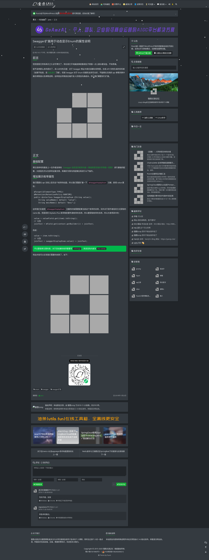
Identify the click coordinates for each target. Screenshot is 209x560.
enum (37, 389)
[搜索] (176, 4)
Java (49, 19)
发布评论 (122, 484)
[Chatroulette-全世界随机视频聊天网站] (138, 166)
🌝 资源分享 (127, 4)
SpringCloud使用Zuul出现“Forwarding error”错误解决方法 (170, 185)
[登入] (169, 4)
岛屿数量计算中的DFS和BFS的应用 (160, 196)
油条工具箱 (148, 118)
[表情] (114, 484)
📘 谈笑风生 (139, 4)
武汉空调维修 (44, 490)
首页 (34, 19)
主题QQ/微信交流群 (163, 53)
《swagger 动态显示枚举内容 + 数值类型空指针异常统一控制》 (88, 167)
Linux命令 (161, 118)
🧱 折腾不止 (116, 4)
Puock (109, 555)
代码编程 (42, 19)
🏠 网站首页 (94, 4)
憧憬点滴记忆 (108, 549)
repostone (43, 507)
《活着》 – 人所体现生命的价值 (159, 151)
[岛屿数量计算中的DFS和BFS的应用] (138, 199)
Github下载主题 (144, 53)
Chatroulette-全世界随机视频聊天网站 (161, 163)
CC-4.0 (139, 539)
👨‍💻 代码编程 (105, 4)
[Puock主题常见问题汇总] (138, 177)
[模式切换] (172, 4)
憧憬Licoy (71, 405)
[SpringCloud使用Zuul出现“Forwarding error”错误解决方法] (138, 188)
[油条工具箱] (79, 418)
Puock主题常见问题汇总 (156, 174)
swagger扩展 (56, 389)
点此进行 (52, 72)
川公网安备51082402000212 (114, 552)
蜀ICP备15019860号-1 (92, 552)
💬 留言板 (161, 4)
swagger (45, 389)
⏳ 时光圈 (149, 4)
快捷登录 (38, 484)
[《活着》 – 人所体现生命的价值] (138, 155)
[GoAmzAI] (104, 29)
